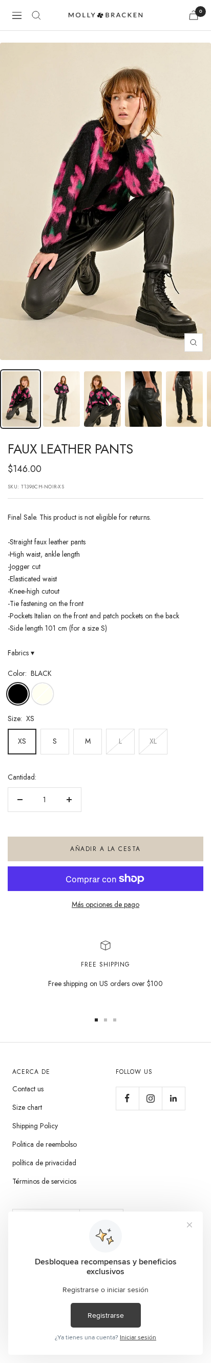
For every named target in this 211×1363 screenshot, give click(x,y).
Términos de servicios (44, 1181)
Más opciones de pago (105, 904)
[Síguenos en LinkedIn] (173, 1098)
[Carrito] (193, 15)
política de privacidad (44, 1163)
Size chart (27, 1107)
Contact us (28, 1089)
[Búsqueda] (36, 15)
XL (153, 741)
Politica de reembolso (44, 1144)
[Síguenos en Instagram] (150, 1098)
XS (22, 741)
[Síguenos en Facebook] (127, 1098)
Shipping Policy (35, 1126)
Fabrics (21, 653)
